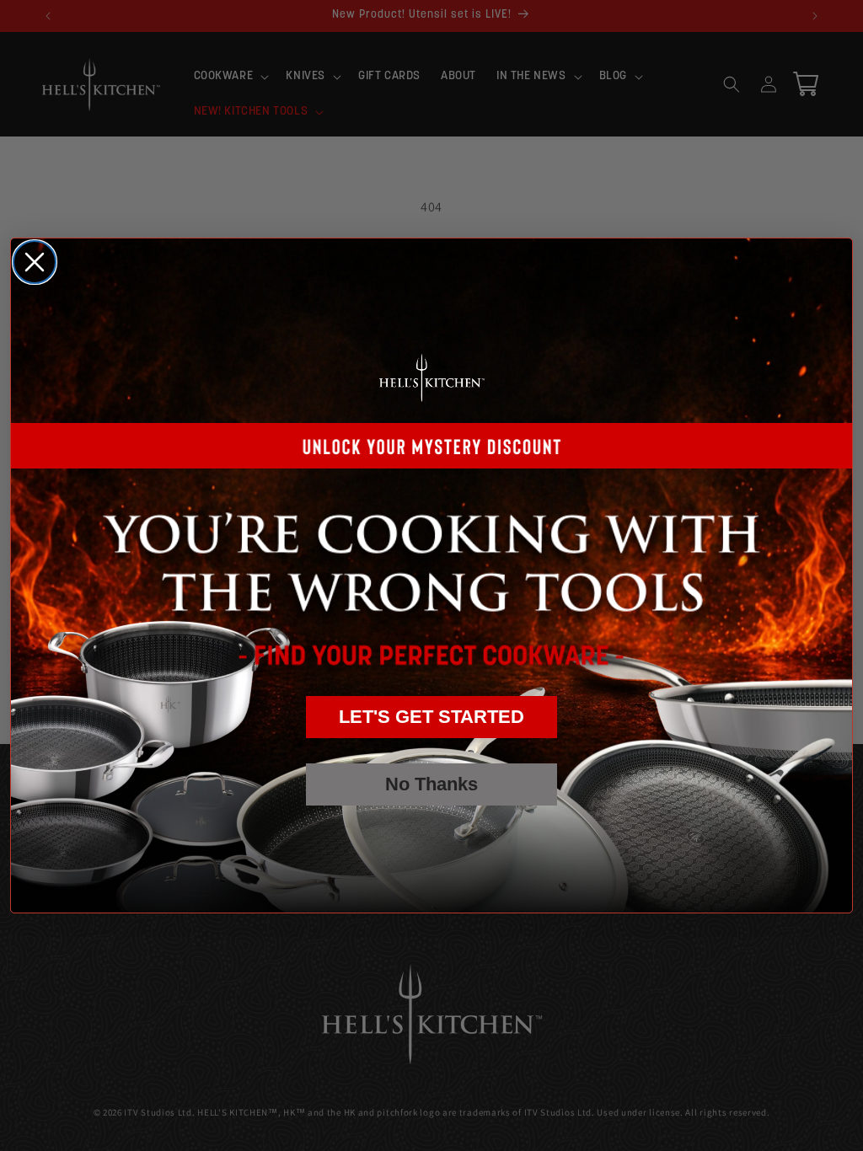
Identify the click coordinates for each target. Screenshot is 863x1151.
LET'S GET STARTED (431, 716)
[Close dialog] (34, 262)
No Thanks (431, 784)
